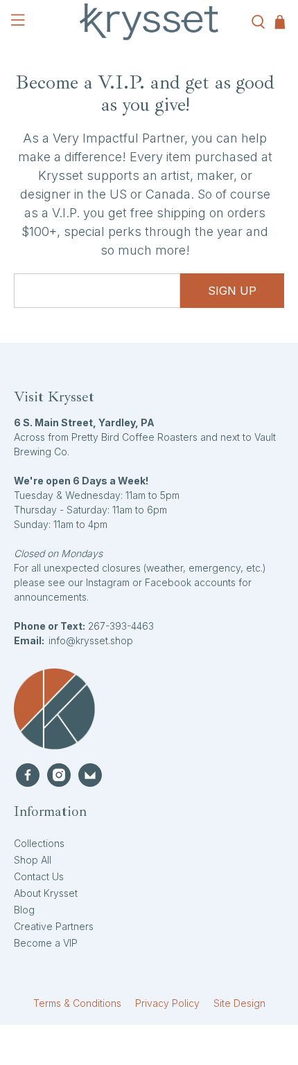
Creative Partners (54, 926)
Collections (39, 843)
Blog (24, 910)
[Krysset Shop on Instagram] (59, 775)
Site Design (239, 1003)
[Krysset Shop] (149, 21)
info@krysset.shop (91, 640)
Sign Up (232, 291)
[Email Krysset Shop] (90, 775)
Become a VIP (46, 943)
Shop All (32, 860)
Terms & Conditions (77, 1003)
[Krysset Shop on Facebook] (28, 775)
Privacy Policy (167, 1003)
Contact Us (39, 876)
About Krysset (46, 893)
